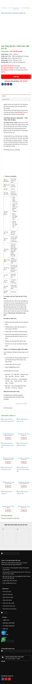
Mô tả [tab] (4, 96)
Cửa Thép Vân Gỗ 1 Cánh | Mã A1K (8, 507)
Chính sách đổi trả (7, 600)
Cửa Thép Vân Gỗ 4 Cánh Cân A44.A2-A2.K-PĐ (8, 458)
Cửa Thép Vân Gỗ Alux (15, 51)
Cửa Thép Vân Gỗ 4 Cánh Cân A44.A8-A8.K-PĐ (24, 483)
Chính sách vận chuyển (8, 603)
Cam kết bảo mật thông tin (9, 609)
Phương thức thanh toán (9, 606)
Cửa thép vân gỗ (8, 122)
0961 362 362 (13, 580)
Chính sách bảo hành (8, 597)
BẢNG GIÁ (5, 628)
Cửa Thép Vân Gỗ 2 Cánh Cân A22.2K (24, 458)
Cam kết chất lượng (8, 594)
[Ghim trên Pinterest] (8, 84)
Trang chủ (4, 8)
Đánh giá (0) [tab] (5, 99)
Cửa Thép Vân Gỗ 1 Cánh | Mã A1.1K (24, 434)
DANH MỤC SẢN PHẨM (8, 623)
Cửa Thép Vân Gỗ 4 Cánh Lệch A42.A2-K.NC (8, 434)
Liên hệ (16, 77)
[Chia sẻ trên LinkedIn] (11, 84)
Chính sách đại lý (7, 591)
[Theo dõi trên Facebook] (2, 678)
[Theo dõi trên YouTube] (9, 678)
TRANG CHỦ (6, 620)
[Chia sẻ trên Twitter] (5, 84)
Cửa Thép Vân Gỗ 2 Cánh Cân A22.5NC (8, 483)
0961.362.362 (23, 81)
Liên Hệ (8, 438)
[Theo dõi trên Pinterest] (6, 678)
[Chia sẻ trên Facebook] (2, 84)
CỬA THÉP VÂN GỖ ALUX (14, 8)
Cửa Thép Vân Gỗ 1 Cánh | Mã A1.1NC (24, 507)
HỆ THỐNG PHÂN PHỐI (8, 626)
